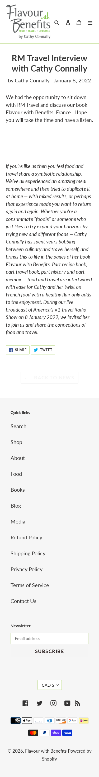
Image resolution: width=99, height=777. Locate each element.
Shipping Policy (28, 553)
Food (16, 473)
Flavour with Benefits (46, 751)
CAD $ (48, 684)
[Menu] (90, 21)
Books (18, 489)
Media (18, 521)
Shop (16, 442)
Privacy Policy (27, 569)
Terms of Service (30, 585)
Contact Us (23, 601)
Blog (16, 505)
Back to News (53, 377)
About (18, 458)
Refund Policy (26, 537)
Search (18, 426)
